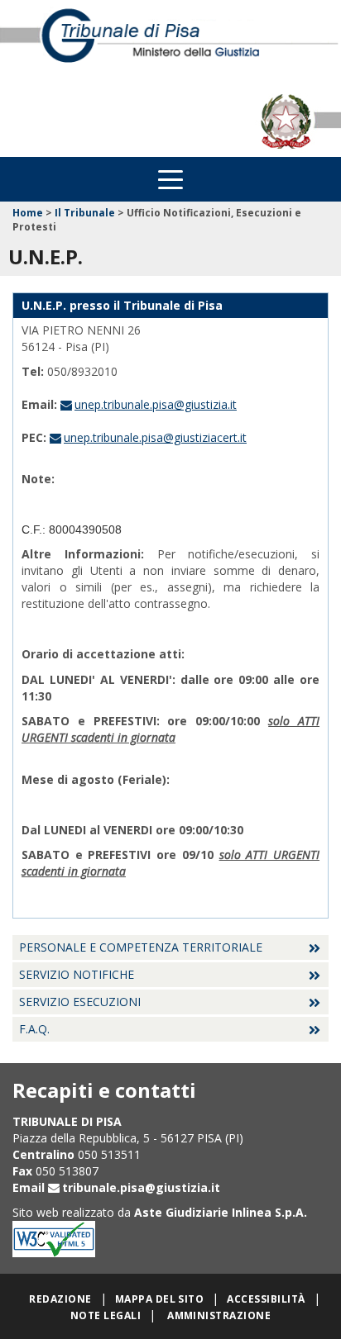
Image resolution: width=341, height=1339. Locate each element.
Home (27, 213)
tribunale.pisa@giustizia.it (141, 1187)
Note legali (105, 1315)
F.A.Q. (34, 1029)
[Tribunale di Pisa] (170, 43)
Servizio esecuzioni (80, 1001)
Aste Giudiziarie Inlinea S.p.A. (220, 1212)
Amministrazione (219, 1315)
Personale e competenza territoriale (140, 947)
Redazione (60, 1299)
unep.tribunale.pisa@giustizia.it (155, 404)
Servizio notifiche (76, 974)
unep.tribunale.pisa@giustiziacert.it (155, 437)
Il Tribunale (85, 213)
